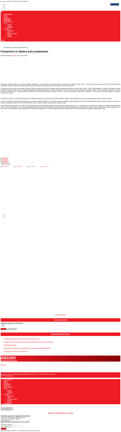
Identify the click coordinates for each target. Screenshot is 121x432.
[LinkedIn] (4, 215)
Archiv (9, 32)
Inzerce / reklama (12, 33)
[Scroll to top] (1, 406)
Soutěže (9, 27)
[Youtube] (4, 7)
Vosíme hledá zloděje (10, 345)
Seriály (9, 24)
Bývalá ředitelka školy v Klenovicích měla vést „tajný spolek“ (21, 339)
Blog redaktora (8, 21)
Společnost (7, 18)
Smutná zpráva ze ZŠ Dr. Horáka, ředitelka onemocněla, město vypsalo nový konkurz (29, 342)
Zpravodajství (8, 14)
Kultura (6, 17)
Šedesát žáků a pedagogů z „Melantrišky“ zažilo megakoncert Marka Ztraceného (27, 348)
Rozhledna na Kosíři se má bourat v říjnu (16, 351)
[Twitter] (4, 5)
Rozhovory (7, 20)
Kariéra (9, 35)
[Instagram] (4, 8)
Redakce (6, 29)
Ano (3, 325)
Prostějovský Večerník (21, 374)
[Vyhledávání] (4, 38)
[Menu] (3, 40)
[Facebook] (4, 4)
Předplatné (10, 30)
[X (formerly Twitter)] (4, 217)
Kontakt (9, 36)
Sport (5, 15)
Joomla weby (9, 375)
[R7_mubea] (3, 365)
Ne (3, 326)
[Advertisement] (50, 70)
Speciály (9, 26)
